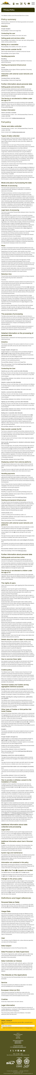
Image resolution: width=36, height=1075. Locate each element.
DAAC (18, 814)
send (33, 1029)
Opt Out (30, 364)
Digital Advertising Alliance (7, 814)
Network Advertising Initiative (19, 812)
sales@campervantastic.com (19, 1047)
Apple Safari (26, 799)
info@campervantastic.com (18, 118)
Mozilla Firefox (18, 799)
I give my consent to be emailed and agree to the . (18, 1027)
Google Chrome (11, 799)
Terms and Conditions (18, 1040)
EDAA (6, 812)
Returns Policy (18, 1043)
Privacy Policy (23, 364)
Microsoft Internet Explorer (7, 800)
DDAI (27, 814)
